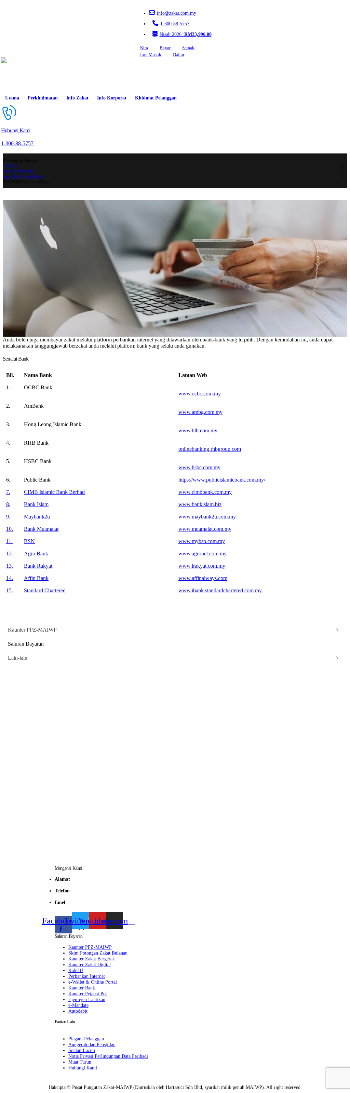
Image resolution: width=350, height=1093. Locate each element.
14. (9, 578)
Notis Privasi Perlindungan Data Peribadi (108, 1056)
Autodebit (78, 1011)
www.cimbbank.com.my (205, 492)
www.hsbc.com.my (199, 467)
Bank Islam (36, 504)
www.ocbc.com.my (199, 393)
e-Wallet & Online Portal (92, 982)
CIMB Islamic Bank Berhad (54, 492)
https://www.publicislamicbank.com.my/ (221, 480)
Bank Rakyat (38, 566)
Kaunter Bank (81, 987)
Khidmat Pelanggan (156, 97)
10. (9, 529)
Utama (12, 97)
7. (8, 492)
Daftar (178, 54)
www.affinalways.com (202, 578)
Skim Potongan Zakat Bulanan (97, 953)
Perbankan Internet (86, 976)
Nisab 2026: (186, 34)
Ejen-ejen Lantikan (86, 999)
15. (9, 590)
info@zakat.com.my (176, 13)
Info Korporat (111, 97)
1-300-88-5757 (174, 23)
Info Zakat (77, 97)
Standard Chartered (45, 590)
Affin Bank (36, 578)
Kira (144, 47)
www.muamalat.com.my (204, 529)
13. (9, 566)
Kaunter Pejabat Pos (87, 993)
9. (8, 516)
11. (9, 541)
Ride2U (75, 970)
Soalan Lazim (81, 1050)
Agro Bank (36, 553)
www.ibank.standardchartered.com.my (220, 590)
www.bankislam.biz (199, 504)
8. (8, 504)
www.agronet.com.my (202, 553)
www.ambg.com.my (200, 412)
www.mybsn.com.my (201, 541)
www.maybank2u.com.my (207, 516)
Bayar (165, 47)
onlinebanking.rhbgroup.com (209, 449)
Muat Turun (79, 1062)
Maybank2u (37, 516)
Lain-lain (17, 658)
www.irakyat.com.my (201, 566)
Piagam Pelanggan (86, 1038)
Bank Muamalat (41, 529)
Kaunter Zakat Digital (89, 964)
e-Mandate (78, 1005)
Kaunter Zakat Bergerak (91, 958)
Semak (188, 47)
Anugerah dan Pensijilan (92, 1044)
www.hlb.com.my (197, 430)
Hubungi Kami (82, 1067)
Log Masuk (150, 54)
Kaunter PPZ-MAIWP (32, 630)
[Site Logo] (20, 74)
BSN (29, 541)
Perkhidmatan (43, 97)
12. (9, 553)
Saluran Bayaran (26, 644)
